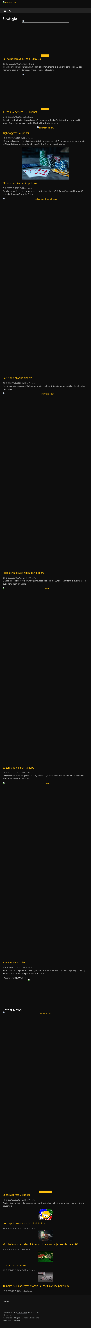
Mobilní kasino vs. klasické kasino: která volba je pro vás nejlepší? (40, 1244)
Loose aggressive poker (16, 1194)
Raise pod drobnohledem (17, 378)
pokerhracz (29, 64)
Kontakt (6, 1301)
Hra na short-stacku (14, 1265)
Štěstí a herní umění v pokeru (20, 183)
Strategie (45, 55)
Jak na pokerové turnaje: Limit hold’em (25, 1223)
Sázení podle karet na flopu (18, 767)
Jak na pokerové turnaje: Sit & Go (22, 58)
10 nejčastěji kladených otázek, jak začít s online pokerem (36, 1286)
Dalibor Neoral (27, 138)
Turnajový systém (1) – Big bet (20, 112)
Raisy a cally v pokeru (15, 962)
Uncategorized (45, 1192)
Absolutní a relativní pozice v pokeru (24, 572)
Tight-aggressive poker (16, 133)
